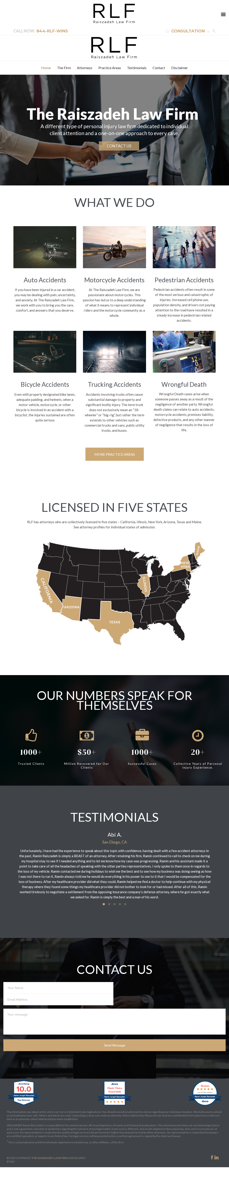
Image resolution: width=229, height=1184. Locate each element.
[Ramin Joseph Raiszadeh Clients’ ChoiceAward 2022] (114, 1105)
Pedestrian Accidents (184, 280)
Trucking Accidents (114, 384)
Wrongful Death (184, 384)
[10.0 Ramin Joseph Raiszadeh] (24, 1105)
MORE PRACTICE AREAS (114, 454)
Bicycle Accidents (45, 384)
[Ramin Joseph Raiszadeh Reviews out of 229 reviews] (205, 1105)
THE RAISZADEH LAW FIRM (50, 1158)
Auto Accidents (45, 280)
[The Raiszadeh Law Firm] (114, 47)
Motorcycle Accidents (114, 280)
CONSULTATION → (187, 31)
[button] (103, 904)
